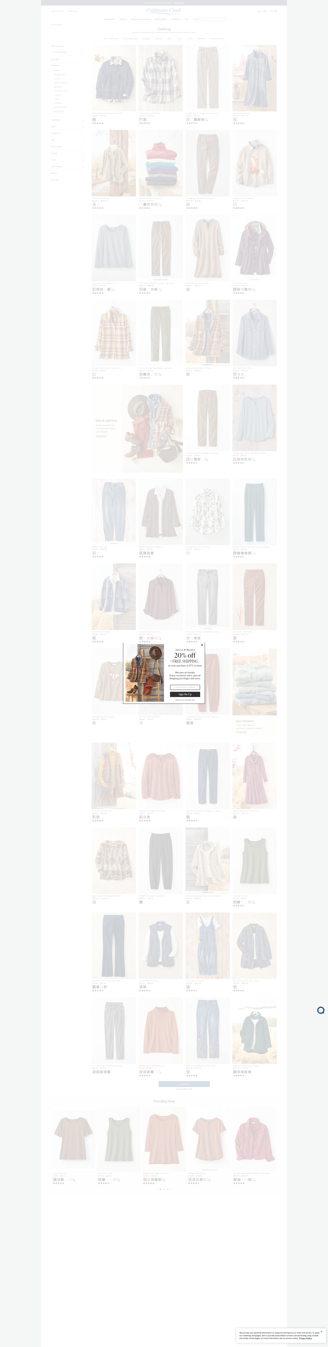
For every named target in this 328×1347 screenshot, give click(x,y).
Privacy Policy (305, 1338)
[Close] (321, 1331)
